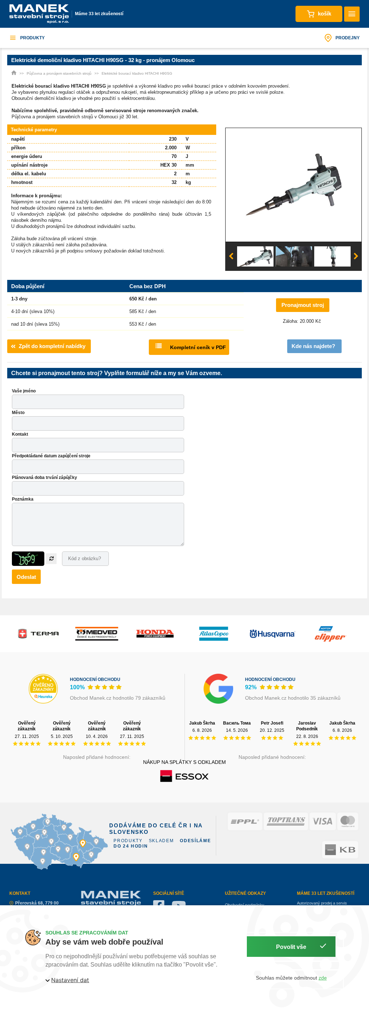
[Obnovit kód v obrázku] (51, 558)
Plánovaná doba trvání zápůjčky (44, 477)
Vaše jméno (24, 390)
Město (18, 412)
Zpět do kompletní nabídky (52, 346)
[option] (293, 185)
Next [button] (356, 256)
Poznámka (23, 499)
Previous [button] (231, 256)
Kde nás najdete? (313, 346)
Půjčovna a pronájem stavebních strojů (59, 73)
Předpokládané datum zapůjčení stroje (51, 455)
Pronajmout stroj (302, 305)
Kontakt (20, 434)
